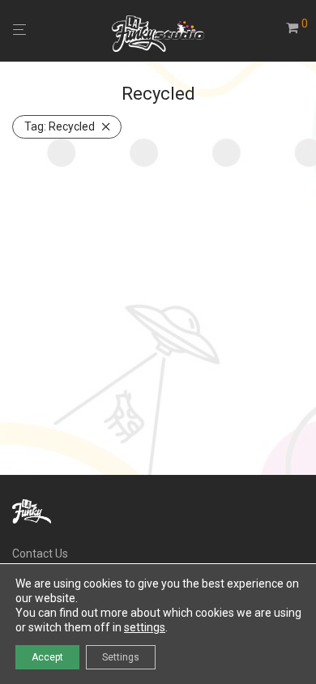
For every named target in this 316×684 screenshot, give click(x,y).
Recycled (59, 126)
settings (144, 627)
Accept (47, 657)
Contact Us (40, 553)
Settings (120, 657)
